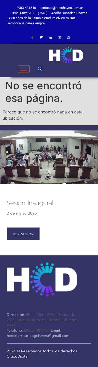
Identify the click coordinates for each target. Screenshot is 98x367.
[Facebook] (32, 37)
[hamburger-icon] (24, 69)
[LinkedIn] (50, 37)
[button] (40, 69)
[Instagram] (69, 37)
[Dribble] (60, 37)
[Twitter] (41, 37)
